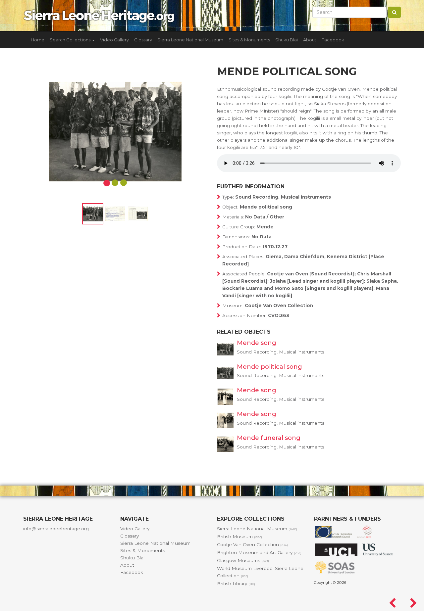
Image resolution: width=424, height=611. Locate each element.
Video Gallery (114, 39)
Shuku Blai (286, 39)
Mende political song (269, 366)
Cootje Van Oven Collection (252, 544)
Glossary (143, 39)
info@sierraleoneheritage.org (56, 528)
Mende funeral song (268, 438)
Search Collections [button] (70, 39)
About (309, 39)
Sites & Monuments (249, 39)
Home (37, 39)
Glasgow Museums (243, 560)
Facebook (333, 39)
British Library (236, 583)
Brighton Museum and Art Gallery (259, 552)
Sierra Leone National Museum (190, 39)
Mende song (256, 343)
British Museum (239, 536)
